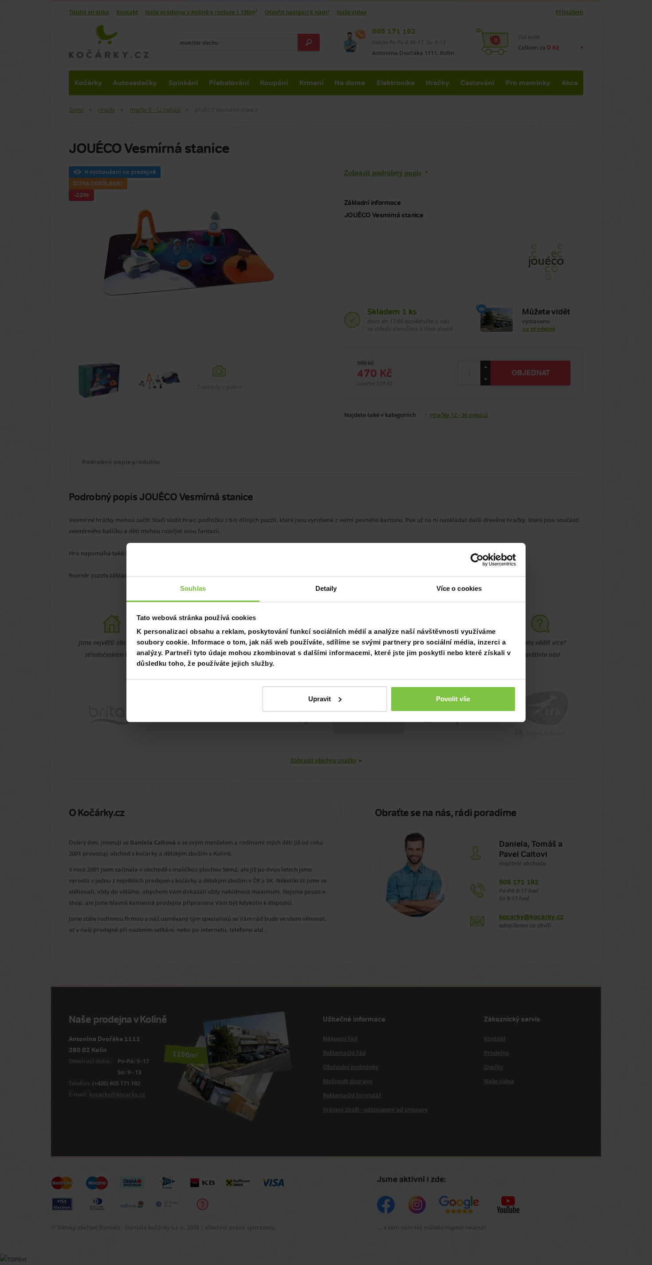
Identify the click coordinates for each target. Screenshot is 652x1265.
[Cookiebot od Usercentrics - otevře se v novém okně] (477, 559)
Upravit (319, 699)
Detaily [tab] (326, 588)
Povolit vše (453, 699)
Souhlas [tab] (193, 588)
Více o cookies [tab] (459, 588)
